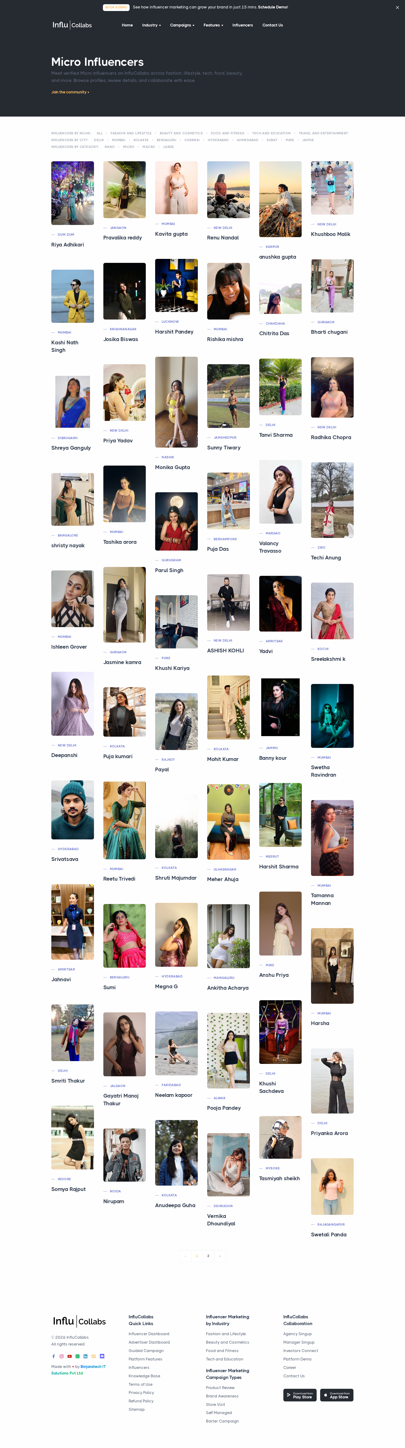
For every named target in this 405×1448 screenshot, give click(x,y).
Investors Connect (300, 1350)
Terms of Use (141, 1384)
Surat (272, 140)
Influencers (242, 25)
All (100, 133)
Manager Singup (299, 1342)
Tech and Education (271, 133)
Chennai (192, 140)
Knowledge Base (144, 1376)
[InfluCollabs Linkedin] (85, 1356)
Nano (110, 147)
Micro (129, 147)
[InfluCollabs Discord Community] (102, 1356)
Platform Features (145, 1359)
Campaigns (180, 25)
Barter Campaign (222, 1421)
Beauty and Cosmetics (181, 133)
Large (168, 147)
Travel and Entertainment (323, 133)
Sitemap (137, 1409)
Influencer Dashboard (149, 1333)
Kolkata (141, 140)
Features (212, 25)
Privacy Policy (141, 1392)
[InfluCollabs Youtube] (69, 1356)
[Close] (397, 7)
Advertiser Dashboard (149, 1342)
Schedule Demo (272, 7)
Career (289, 1367)
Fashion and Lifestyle (131, 133)
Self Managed (219, 1412)
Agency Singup (297, 1333)
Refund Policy (141, 1401)
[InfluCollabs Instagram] (61, 1356)
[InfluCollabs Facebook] (53, 1356)
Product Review (220, 1387)
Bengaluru (166, 140)
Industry (150, 25)
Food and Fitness (227, 133)
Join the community (68, 92)
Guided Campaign (146, 1350)
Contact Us (272, 25)
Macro (148, 147)
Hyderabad (218, 140)
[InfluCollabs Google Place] (93, 1356)
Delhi (99, 140)
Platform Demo (297, 1359)
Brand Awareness (222, 1396)
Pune (290, 140)
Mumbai (118, 140)
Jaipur (308, 140)
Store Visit (215, 1404)
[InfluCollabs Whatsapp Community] (77, 1356)
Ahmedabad (248, 140)
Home (127, 25)
